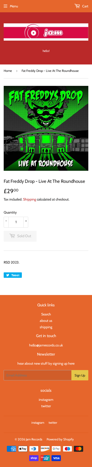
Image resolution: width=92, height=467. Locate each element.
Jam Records (34, 439)
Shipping (29, 199)
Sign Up (80, 375)
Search (46, 314)
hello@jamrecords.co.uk (46, 345)
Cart (84, 6)
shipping (46, 327)
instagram (46, 399)
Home (8, 71)
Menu (14, 6)
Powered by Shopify (60, 439)
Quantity (10, 212)
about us (46, 320)
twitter (46, 406)
